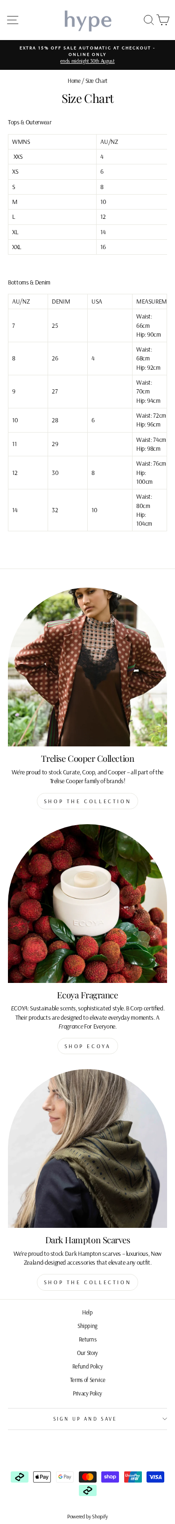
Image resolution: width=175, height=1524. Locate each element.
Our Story (87, 1352)
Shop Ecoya (87, 1046)
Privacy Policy (87, 1393)
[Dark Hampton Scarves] (87, 1148)
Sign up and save (85, 1419)
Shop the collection (87, 801)
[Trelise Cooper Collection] (87, 667)
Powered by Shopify (87, 1516)
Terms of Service (87, 1379)
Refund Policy (87, 1366)
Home (74, 80)
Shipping (87, 1325)
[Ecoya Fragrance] (87, 903)
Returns (88, 1339)
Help (87, 1312)
